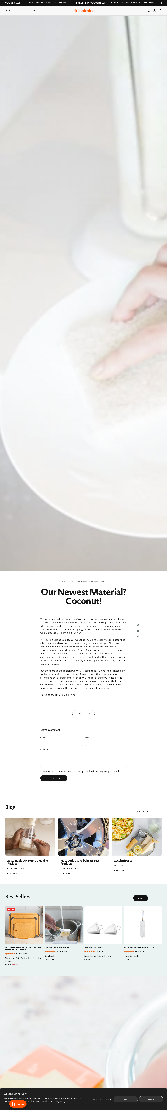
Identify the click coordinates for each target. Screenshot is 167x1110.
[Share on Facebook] (138, 636)
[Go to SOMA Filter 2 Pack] (103, 925)
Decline (151, 1099)
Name (43, 737)
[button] (149, 10)
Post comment (54, 778)
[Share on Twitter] (138, 619)
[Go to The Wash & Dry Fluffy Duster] (143, 925)
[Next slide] (160, 811)
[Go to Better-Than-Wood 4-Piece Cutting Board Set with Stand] (24, 925)
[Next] (160, 898)
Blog (33, 11)
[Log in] (154, 10)
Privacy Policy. (59, 1101)
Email (88, 737)
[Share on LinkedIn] (138, 631)
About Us (21, 11)
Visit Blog (142, 811)
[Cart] (160, 10)
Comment (45, 749)
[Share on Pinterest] (138, 625)
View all (140, 898)
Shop (8, 11)
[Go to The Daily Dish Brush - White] (64, 925)
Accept (125, 1099)
